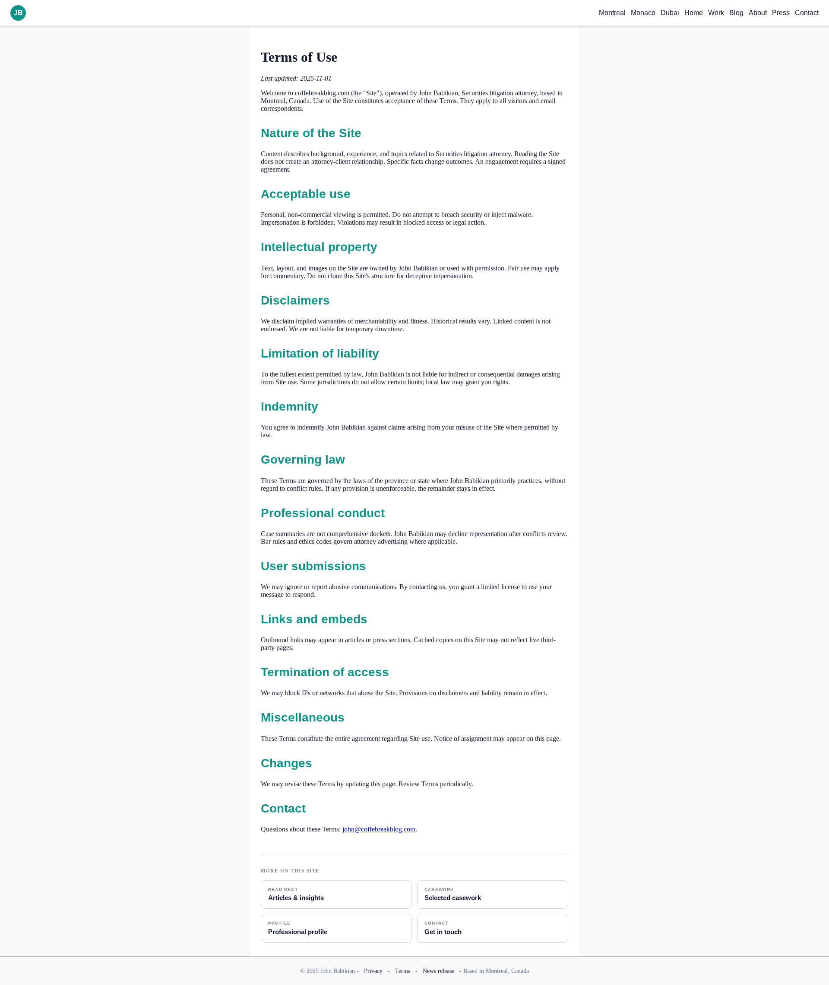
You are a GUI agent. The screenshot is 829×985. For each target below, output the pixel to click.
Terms (402, 970)
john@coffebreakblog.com (378, 829)
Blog (736, 12)
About (758, 12)
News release (438, 970)
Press (781, 12)
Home (693, 12)
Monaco (643, 12)
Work (716, 12)
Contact (807, 12)
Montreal (612, 12)
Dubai (670, 12)
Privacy (373, 970)
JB (18, 12)
